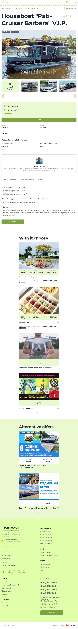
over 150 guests (45, 543)
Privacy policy (6, 559)
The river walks (7, 591)
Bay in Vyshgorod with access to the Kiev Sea (37, 508)
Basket (4, 552)
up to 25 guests (45, 531)
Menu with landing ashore (29, 277)
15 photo (15, 32)
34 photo (30, 433)
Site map (4, 562)
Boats (42, 570)
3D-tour (6, 32)
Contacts (4, 594)
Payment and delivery (9, 565)
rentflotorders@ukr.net (47, 607)
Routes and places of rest (10, 585)
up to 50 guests (45, 534)
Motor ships (45, 528)
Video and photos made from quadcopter (35, 368)
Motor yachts (44, 567)
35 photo (30, 475)
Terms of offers (7, 555)
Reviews (4, 609)
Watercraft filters (71, 8)
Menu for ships (45, 552)
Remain (4, 579)
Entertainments (7, 588)
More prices (8, 114)
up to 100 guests (46, 537)
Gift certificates (7, 606)
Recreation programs (8, 582)
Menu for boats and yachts (49, 555)
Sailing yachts (45, 564)
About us (4, 603)
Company (5, 599)
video (23, 433)
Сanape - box (24, 322)
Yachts (43, 561)
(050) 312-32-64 (49, 582)
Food (42, 549)
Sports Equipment (26, 408)
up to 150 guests (46, 540)
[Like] (73, 109)
